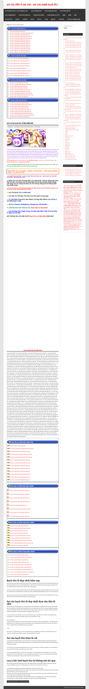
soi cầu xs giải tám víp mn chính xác (73, 115)
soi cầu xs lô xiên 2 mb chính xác (72, 72)
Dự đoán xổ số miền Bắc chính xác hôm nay (72, 207)
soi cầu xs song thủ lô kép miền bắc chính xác (21, 38)
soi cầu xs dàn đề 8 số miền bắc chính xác (20, 47)
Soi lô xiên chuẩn (77, 221)
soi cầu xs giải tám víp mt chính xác (73, 90)
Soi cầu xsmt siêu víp (65, 11)
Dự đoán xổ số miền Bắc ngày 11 (72, 208)
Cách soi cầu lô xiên (78, 188)
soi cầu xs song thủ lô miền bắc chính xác (20, 34)
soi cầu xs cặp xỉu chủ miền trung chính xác (20, 109)
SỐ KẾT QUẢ (61, 19)
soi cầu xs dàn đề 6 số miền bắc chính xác (20, 45)
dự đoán (65, 193)
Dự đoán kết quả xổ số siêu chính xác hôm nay (71, 196)
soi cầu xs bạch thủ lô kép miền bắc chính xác (21, 36)
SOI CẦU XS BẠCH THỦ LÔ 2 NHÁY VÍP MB (33, 350)
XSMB (64, 15)
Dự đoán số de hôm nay (75, 199)
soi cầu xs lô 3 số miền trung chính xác (19, 116)
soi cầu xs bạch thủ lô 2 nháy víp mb (73, 42)
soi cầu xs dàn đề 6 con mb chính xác (73, 56)
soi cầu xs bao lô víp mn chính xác (72, 106)
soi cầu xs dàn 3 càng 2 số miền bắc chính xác (20, 70)
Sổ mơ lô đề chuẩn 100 (24, 15)
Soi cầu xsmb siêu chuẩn (51, 11)
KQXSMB (80, 213)
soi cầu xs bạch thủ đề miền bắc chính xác (20, 40)
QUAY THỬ (53, 19)
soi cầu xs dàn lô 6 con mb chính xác (73, 65)
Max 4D (66, 142)
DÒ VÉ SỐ (39, 19)
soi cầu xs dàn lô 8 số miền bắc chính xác (19, 58)
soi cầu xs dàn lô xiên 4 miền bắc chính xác (19, 65)
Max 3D (66, 140)
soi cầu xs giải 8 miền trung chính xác (19, 106)
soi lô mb (41, 160)
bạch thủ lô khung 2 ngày (73, 19)
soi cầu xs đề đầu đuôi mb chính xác (73, 70)
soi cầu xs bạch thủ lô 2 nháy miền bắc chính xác (21, 33)
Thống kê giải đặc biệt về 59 (77, 224)
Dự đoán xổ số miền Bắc (71, 204)
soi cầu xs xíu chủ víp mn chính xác (73, 125)
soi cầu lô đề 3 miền (49, 160)
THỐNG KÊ (25, 19)
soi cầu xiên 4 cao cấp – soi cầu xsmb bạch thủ (32, 4)
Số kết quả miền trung (70, 156)
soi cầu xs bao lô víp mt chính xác (72, 84)
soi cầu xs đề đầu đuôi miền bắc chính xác (19, 75)
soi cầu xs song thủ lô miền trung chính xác (20, 111)
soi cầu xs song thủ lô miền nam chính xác (20, 91)
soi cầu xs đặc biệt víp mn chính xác (73, 114)
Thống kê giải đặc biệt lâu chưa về (72, 223)
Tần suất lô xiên (66, 225)
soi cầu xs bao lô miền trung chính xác (19, 108)
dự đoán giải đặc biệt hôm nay (74, 193)
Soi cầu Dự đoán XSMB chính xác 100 (71, 218)
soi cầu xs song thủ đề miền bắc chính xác (20, 41)
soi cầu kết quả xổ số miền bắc (72, 219)
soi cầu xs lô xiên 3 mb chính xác (72, 73)
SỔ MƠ (46, 19)
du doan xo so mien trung (71, 190)
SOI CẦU (32, 19)
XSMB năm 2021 (78, 226)
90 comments (37, 126)
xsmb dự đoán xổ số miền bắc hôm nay (71, 225)
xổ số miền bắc (71, 227)
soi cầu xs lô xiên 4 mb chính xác (72, 75)
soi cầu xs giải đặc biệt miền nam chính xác (20, 84)
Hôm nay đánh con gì (71, 213)
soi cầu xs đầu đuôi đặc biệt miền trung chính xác (22, 115)
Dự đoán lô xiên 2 (75, 198)
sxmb (68, 223)
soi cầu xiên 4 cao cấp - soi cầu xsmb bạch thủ (23, 126)
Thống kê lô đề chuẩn (38, 15)
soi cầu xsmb (69, 221)
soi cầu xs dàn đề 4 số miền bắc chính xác (20, 43)
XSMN (69, 15)
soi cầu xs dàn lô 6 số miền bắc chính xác (20, 52)
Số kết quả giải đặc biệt (73, 223)
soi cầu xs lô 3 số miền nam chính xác (19, 96)
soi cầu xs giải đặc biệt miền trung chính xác (21, 104)
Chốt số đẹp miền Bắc (69, 188)
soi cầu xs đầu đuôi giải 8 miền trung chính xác (21, 113)
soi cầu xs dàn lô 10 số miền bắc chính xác (19, 73)
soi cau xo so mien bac (71, 216)
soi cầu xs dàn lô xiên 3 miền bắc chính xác (19, 63)
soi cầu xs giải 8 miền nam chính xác (18, 86)
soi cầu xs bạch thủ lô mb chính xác (20, 123)
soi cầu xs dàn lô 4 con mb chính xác (73, 64)
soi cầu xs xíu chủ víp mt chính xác (73, 103)
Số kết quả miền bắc (69, 154)
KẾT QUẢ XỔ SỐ (8, 19)
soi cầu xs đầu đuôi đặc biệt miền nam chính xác (21, 94)
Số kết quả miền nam (70, 157)
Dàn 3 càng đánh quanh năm (76, 192)
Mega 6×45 (67, 139)
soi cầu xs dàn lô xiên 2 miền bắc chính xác (19, 60)
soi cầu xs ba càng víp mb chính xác (73, 44)
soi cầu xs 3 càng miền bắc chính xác (18, 68)
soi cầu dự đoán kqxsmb (72, 216)
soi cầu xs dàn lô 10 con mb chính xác (73, 62)
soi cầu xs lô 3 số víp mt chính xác (72, 92)
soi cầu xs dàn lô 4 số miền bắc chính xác (20, 50)
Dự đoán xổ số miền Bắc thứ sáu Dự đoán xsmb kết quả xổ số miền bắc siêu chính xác (72, 211)
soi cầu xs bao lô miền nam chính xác (19, 88)
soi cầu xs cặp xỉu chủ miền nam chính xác (20, 89)
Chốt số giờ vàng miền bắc (70, 185)
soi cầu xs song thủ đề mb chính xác (73, 76)
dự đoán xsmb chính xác (73, 200)
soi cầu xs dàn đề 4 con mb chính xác (73, 55)
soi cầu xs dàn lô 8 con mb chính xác (73, 69)
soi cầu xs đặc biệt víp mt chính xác (73, 89)
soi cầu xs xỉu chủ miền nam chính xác (19, 82)
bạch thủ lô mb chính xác (20, 160)
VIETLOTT (18, 19)
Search (65, 28)
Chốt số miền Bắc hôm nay (72, 186)
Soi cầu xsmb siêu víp (36, 11)
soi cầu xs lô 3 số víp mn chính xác (73, 117)
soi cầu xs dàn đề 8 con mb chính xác (73, 58)
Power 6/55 (67, 143)
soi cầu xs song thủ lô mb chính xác (73, 78)
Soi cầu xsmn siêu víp (10, 15)
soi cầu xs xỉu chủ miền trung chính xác (19, 103)
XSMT (75, 15)
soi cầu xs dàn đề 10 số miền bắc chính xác (20, 48)
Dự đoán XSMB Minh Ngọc (71, 201)
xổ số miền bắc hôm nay (71, 228)
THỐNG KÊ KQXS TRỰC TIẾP (53, 15)
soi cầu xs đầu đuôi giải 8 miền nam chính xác (21, 93)
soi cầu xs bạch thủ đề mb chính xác (73, 45)
